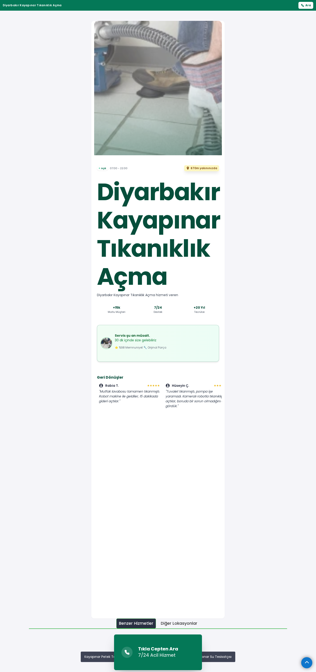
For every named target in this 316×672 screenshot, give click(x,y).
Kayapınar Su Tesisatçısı (212, 656)
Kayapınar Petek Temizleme (107, 656)
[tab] (136, 623)
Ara (308, 5)
